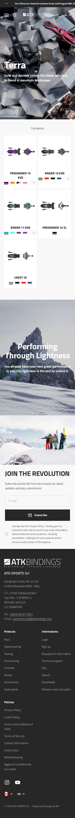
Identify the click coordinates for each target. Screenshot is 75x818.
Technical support (52, 661)
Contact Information (16, 743)
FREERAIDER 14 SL (54, 227)
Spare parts (11, 689)
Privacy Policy (12, 710)
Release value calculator (56, 689)
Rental (8, 675)
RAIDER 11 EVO (20, 227)
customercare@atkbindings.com (32, 618)
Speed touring (12, 646)
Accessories (11, 682)
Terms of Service (14, 736)
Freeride (9, 668)
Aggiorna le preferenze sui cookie (17, 766)
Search (46, 675)
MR (57, 806)
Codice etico (11, 750)
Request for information (56, 654)
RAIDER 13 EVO (54, 173)
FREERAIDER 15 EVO (20, 175)
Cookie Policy (12, 717)
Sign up (46, 646)
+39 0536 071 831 (21, 614)
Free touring (11, 661)
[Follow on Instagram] (7, 782)
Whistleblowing (13, 757)
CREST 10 (20, 277)
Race (7, 639)
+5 (67, 178)
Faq (44, 668)
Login (45, 639)
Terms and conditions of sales (18, 726)
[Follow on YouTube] (17, 782)
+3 (33, 232)
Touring (8, 654)
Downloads (48, 682)
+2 (33, 182)
